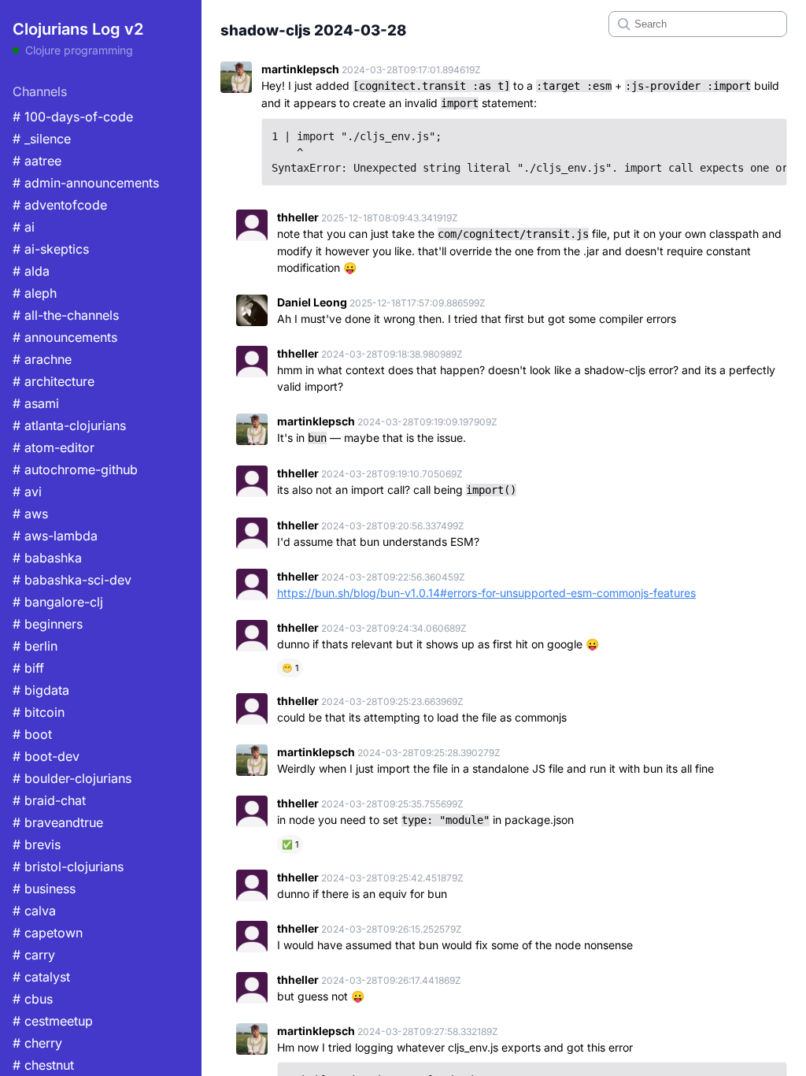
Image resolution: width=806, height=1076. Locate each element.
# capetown (48, 933)
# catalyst (41, 977)
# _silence (42, 139)
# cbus (33, 999)
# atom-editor (53, 447)
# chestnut (43, 1065)
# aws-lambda (55, 536)
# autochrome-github (75, 469)
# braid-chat (49, 800)
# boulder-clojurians (72, 778)
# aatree (37, 161)
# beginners (48, 624)
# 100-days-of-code (73, 116)
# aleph (35, 293)
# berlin (35, 646)
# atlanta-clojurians (69, 425)
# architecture (53, 381)
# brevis (37, 844)
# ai (24, 227)
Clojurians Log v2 (78, 29)
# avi (27, 491)
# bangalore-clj (58, 602)
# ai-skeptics (51, 249)
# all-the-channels (66, 315)
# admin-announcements (86, 183)
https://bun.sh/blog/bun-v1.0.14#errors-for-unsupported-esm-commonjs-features (486, 592)
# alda (31, 271)
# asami (36, 403)
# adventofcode (60, 205)
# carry (34, 955)
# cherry (37, 1043)
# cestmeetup (53, 1021)
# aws (30, 513)
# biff (28, 668)
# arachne (42, 359)
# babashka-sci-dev (72, 580)
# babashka (47, 558)
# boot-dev (46, 756)
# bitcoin (39, 712)
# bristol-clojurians (68, 866)
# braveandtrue (58, 822)
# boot (32, 734)
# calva (34, 910)
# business (44, 888)
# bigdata (41, 690)
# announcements (65, 337)
